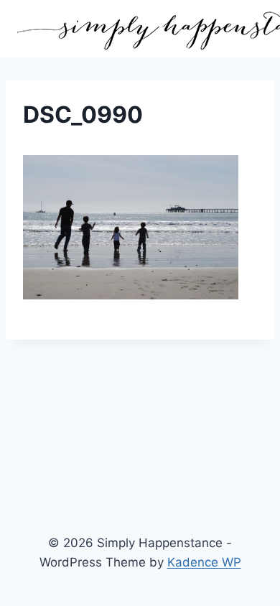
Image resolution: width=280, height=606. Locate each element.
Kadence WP (204, 562)
